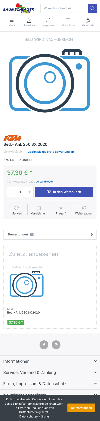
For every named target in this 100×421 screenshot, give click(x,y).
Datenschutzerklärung (34, 416)
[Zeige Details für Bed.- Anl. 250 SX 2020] (26, 285)
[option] (50, 83)
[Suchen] (92, 8)
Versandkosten (45, 181)
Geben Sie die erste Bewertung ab (51, 151)
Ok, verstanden (81, 408)
